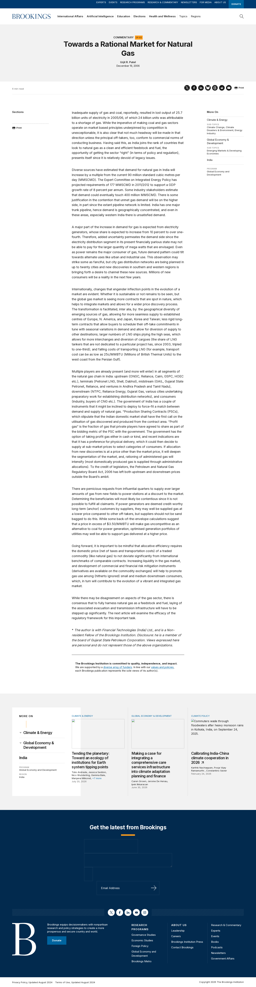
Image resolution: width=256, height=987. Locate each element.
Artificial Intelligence (100, 16)
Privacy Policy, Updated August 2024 (32, 982)
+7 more (97, 778)
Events (113, 2)
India (209, 160)
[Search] (242, 16)
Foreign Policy (139, 946)
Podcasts (217, 947)
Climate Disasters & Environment (220, 129)
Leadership (178, 930)
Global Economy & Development (218, 141)
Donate (236, 4)
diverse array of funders (117, 667)
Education (123, 16)
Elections (140, 16)
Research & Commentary (163, 2)
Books (215, 941)
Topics (183, 16)
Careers (176, 936)
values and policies (162, 667)
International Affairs (70, 16)
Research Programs (132, 2)
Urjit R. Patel (128, 62)
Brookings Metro (141, 961)
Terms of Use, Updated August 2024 (75, 982)
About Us (220, 2)
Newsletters (189, 2)
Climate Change (215, 127)
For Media (206, 2)
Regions (196, 16)
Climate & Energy (217, 119)
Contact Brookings (182, 947)
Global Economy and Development (218, 173)
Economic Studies (142, 940)
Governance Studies (143, 934)
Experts (101, 2)
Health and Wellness (162, 16)
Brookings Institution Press (187, 941)
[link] (37, 732)
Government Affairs (222, 958)
